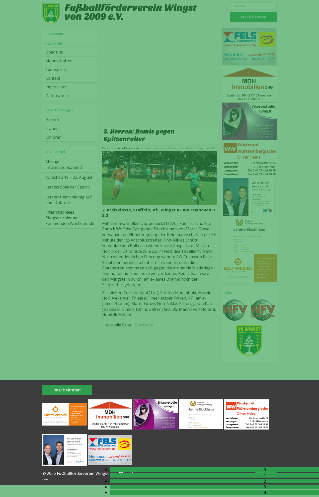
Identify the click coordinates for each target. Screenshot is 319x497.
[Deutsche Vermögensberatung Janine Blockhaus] (201, 414)
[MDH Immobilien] (110, 414)
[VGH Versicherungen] (64, 449)
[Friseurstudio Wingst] (155, 414)
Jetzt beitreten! (67, 390)
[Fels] (110, 449)
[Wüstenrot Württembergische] (246, 414)
